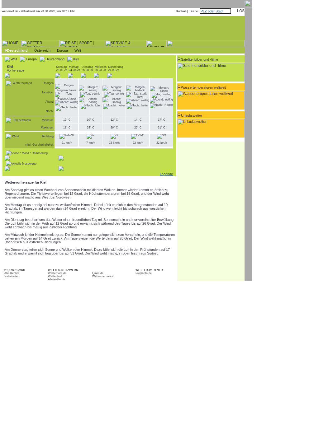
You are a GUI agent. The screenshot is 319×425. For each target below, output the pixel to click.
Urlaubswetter (191, 115)
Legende (166, 174)
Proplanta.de (144, 273)
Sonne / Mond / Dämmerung (29, 153)
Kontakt (181, 11)
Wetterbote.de (57, 273)
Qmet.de (97, 273)
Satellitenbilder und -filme (199, 59)
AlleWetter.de (56, 279)
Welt (77, 50)
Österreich (42, 50)
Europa (62, 50)
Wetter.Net (55, 276)
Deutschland (17, 50)
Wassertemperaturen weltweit (203, 87)
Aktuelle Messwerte (23, 163)
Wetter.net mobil (102, 276)
